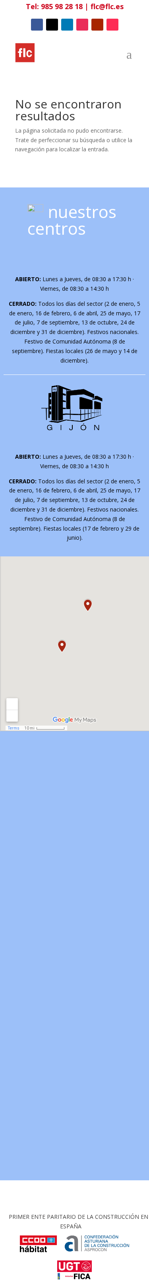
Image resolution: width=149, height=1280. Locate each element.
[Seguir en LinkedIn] (67, 25)
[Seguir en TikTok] (112, 25)
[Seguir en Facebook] (37, 25)
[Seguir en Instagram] (82, 25)
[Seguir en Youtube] (97, 25)
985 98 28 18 (62, 6)
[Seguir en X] (52, 25)
